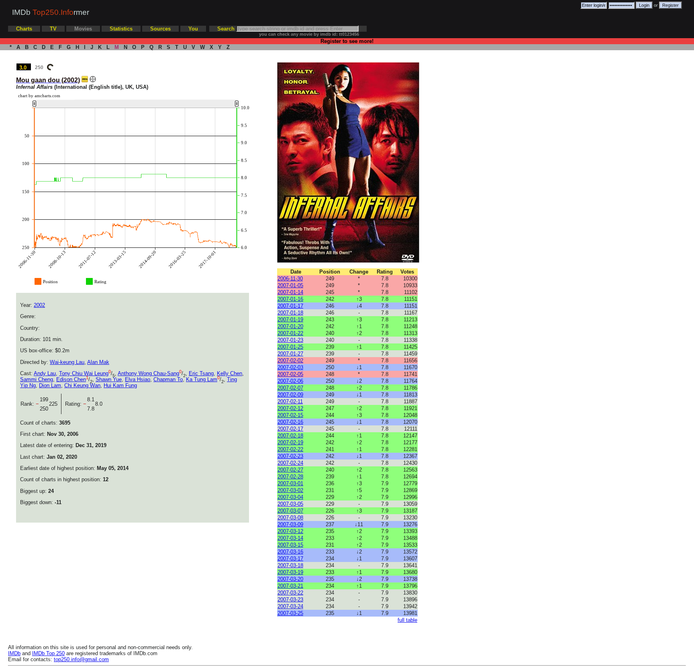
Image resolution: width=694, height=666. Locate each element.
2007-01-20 (290, 326)
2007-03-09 (290, 524)
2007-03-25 (290, 613)
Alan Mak (98, 362)
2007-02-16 (290, 422)
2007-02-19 (290, 442)
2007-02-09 (290, 395)
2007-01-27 (290, 354)
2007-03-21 (290, 586)
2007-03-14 (290, 538)
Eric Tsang (201, 373)
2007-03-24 (290, 606)
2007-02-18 (290, 436)
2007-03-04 (290, 497)
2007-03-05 (290, 504)
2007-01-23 (290, 340)
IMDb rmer (50, 12)
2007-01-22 (290, 333)
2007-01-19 (290, 320)
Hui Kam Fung (120, 385)
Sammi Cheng (36, 379)
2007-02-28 (290, 477)
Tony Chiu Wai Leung (83, 373)
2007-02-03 (290, 367)
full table (407, 620)
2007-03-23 (290, 600)
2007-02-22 (290, 449)
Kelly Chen (229, 373)
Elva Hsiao (137, 379)
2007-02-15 (290, 415)
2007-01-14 (290, 292)
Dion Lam (50, 385)
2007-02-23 (290, 456)
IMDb (14, 653)
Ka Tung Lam (201, 379)
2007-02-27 (290, 470)
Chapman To (168, 379)
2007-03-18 (290, 565)
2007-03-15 (290, 545)
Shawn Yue (109, 379)
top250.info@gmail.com (81, 659)
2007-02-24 (290, 463)
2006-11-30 (290, 279)
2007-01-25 (290, 347)
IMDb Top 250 (48, 653)
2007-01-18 (290, 313)
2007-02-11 (290, 401)
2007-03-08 (290, 518)
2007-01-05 (290, 285)
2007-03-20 (290, 579)
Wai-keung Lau (67, 362)
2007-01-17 (290, 306)
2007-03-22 (290, 593)
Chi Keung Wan (82, 385)
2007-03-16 (290, 552)
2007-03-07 (290, 511)
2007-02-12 (290, 408)
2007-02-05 (290, 374)
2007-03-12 (290, 531)
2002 (39, 305)
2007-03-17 (290, 559)
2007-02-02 (290, 361)
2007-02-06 (290, 381)
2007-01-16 (290, 299)
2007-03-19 (290, 572)
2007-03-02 (290, 490)
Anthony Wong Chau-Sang (148, 373)
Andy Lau (45, 373)
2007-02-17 (290, 429)
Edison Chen (71, 379)
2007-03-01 (290, 483)
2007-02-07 (290, 388)
